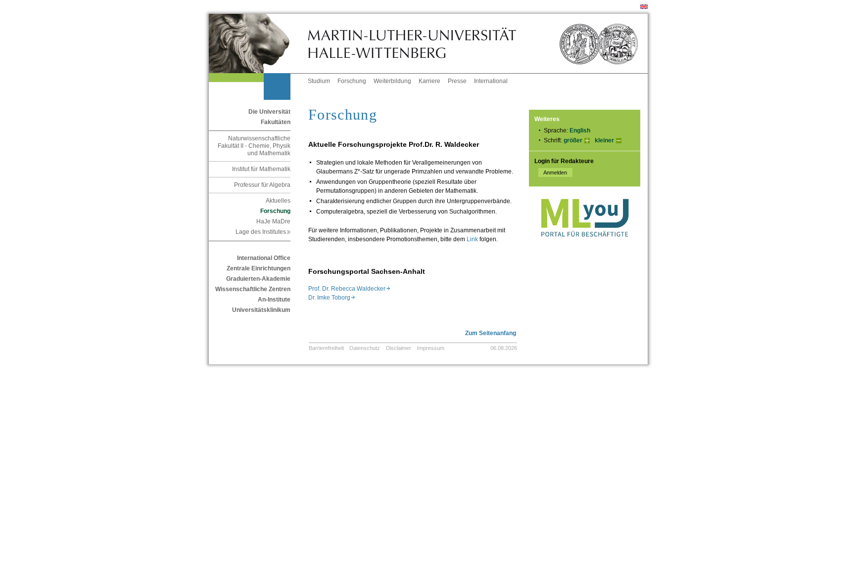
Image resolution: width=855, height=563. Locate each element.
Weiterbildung (392, 81)
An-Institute (274, 299)
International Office (263, 258)
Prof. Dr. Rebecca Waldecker (349, 288)
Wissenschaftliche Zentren (252, 289)
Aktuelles (278, 200)
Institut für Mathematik (261, 169)
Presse (457, 81)
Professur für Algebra (262, 184)
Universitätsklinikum (261, 309)
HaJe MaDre (273, 221)
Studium (319, 81)
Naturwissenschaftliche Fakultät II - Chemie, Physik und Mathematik (254, 146)
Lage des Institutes (263, 231)
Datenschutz (364, 348)
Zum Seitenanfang (490, 333)
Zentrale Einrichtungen (258, 268)
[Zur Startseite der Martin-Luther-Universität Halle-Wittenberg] (258, 43)
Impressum (430, 348)
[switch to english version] (644, 6)
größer (573, 140)
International (491, 81)
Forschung (351, 81)
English (580, 130)
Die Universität (269, 111)
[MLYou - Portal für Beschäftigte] (584, 246)
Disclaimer (398, 348)
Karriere (429, 81)
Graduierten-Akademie (258, 278)
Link (472, 239)
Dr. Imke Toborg (331, 297)
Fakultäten (275, 122)
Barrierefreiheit (326, 348)
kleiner (604, 140)
